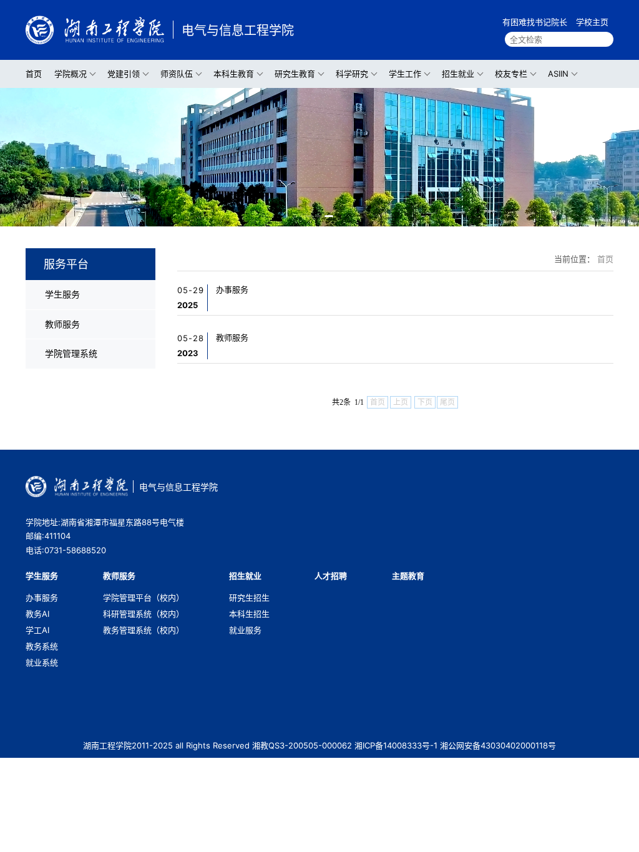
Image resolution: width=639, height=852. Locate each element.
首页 (34, 74)
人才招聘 (331, 576)
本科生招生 (249, 614)
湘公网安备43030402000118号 (498, 745)
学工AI (37, 630)
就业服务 (245, 630)
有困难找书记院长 (534, 22)
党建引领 (123, 74)
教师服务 (62, 324)
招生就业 (458, 74)
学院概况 (70, 74)
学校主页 (592, 22)
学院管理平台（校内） (143, 598)
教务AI (37, 614)
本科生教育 (233, 74)
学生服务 (62, 294)
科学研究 (352, 74)
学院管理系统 (71, 353)
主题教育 (408, 576)
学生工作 (405, 74)
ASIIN (558, 74)
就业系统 (42, 662)
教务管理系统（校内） (143, 630)
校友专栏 (511, 74)
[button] (308, 216)
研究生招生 (249, 598)
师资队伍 (176, 74)
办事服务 (232, 289)
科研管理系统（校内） (143, 614)
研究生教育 (295, 74)
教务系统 (42, 646)
